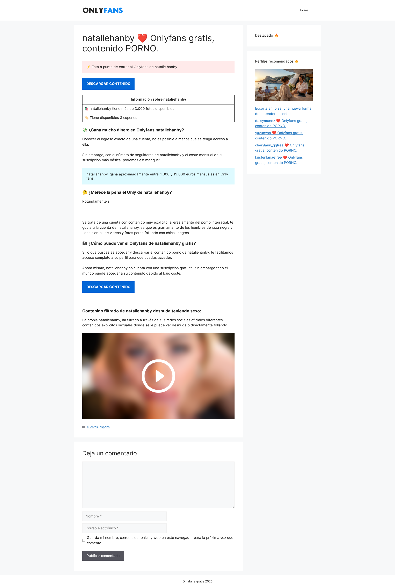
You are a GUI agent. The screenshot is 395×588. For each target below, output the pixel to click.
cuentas (92, 427)
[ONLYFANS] (102, 10)
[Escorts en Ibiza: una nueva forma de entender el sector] (284, 86)
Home (304, 10)
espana (105, 427)
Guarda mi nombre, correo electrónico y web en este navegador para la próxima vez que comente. (160, 540)
